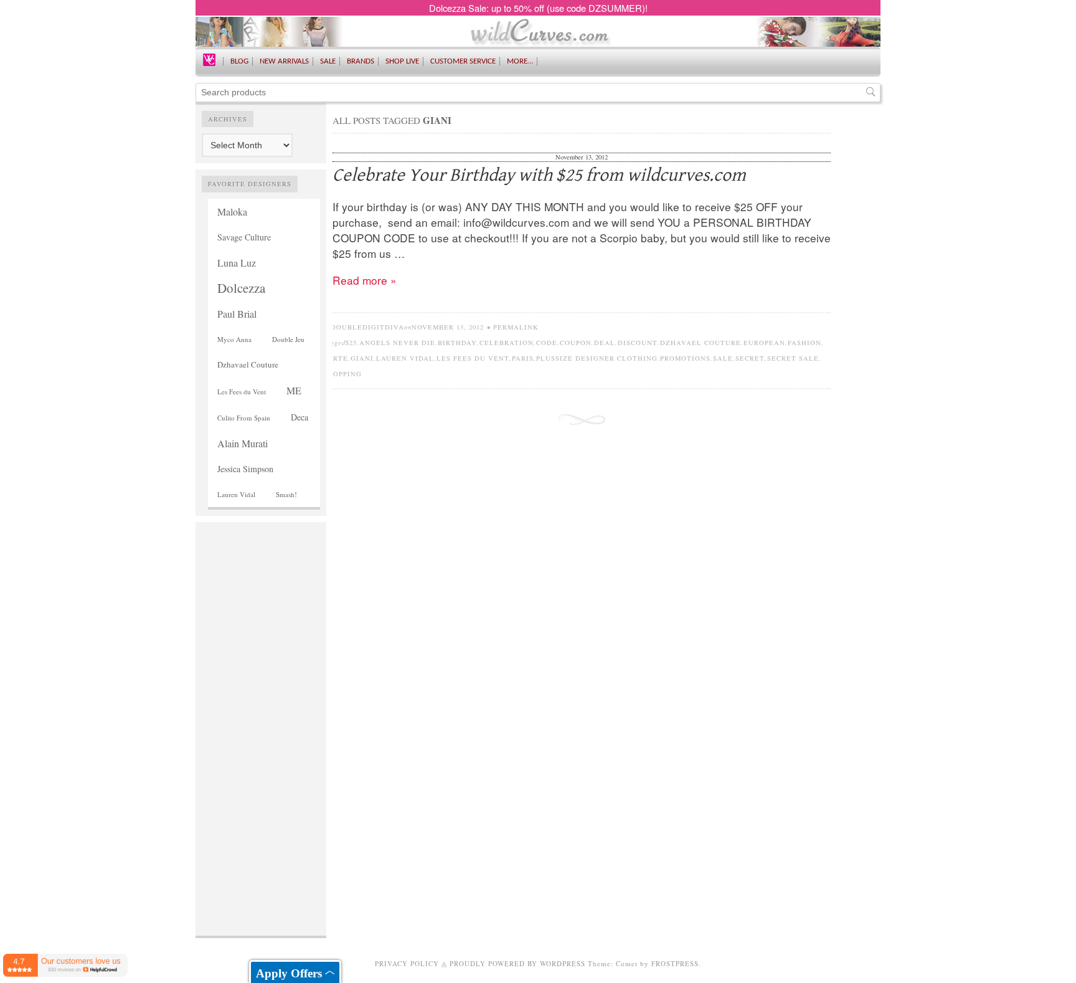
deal (604, 342)
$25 (351, 342)
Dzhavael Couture (247, 364)
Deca (299, 417)
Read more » (365, 280)
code (546, 342)
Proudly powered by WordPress (517, 963)
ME (293, 390)
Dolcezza (241, 288)
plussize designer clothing (597, 358)
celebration (506, 342)
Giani (362, 358)
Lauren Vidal (236, 494)
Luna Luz (236, 262)
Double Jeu (288, 339)
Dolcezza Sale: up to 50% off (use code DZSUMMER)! (538, 7)
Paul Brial (237, 313)
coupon (576, 342)
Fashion (804, 342)
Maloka (232, 211)
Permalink (516, 327)
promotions (685, 358)
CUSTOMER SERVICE (463, 61)
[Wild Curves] (209, 59)
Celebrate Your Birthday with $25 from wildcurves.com (539, 175)
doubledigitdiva (367, 327)
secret (750, 358)
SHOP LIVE (402, 61)
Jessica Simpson (245, 469)
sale (723, 358)
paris (523, 358)
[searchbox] (538, 92)
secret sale (793, 358)
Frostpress (675, 963)
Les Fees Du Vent (473, 358)
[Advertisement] (261, 715)
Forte (335, 358)
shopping (342, 373)
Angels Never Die (397, 342)
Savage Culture (244, 237)
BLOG (239, 61)
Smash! (286, 494)
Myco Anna (234, 339)
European (764, 342)
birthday (457, 342)
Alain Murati (242, 443)
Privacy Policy (407, 963)
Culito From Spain (243, 417)
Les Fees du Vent (241, 391)
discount (638, 342)
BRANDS (360, 61)
